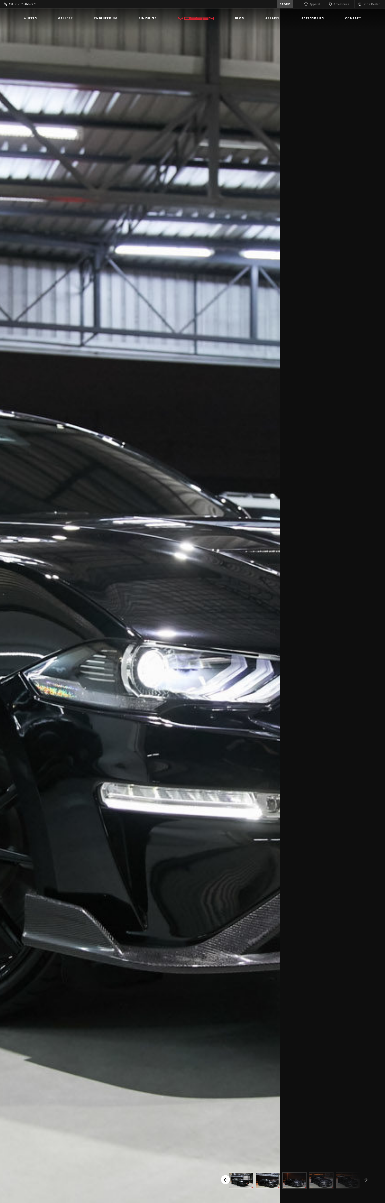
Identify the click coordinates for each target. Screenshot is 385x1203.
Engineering (106, 18)
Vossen (196, 18)
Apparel (314, 4)
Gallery (65, 18)
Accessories (341, 4)
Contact (353, 18)
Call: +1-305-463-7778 (22, 4)
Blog (239, 18)
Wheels (30, 18)
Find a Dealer (371, 4)
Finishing (148, 18)
